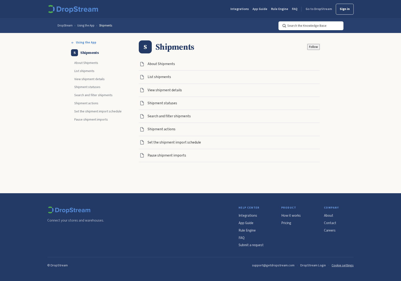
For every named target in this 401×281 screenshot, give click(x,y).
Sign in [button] (345, 9)
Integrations (239, 9)
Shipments (105, 25)
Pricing (286, 222)
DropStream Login (313, 265)
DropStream (65, 25)
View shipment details (89, 79)
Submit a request (251, 245)
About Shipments (86, 63)
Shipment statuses (87, 87)
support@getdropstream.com (273, 265)
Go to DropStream (319, 9)
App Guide (259, 9)
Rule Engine (279, 9)
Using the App (85, 25)
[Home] (73, 9)
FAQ (295, 9)
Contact (330, 222)
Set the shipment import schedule (98, 111)
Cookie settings (343, 265)
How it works (291, 215)
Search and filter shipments (93, 95)
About (328, 215)
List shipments (84, 71)
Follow (313, 47)
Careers (330, 230)
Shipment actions (86, 103)
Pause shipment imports (91, 119)
